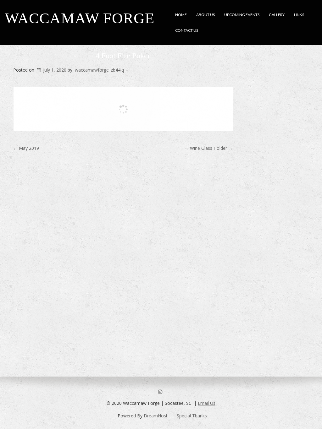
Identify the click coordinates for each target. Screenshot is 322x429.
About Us (205, 14)
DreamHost (156, 416)
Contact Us (186, 30)
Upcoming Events (241, 14)
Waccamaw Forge (79, 18)
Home (181, 14)
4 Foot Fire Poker (123, 56)
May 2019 (26, 148)
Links (299, 14)
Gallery (277, 14)
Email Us (206, 403)
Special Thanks (192, 416)
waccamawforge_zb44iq (99, 70)
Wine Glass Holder (211, 148)
